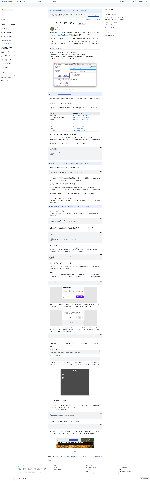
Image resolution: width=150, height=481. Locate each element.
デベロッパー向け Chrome (91, 467)
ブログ (49, 1)
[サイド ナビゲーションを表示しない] (14, 479)
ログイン (147, 1)
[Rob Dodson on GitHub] (57, 30)
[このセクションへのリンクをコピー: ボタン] (54, 272)
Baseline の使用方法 (41, 1)
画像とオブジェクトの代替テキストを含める (81, 119)
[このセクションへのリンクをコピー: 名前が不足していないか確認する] (72, 103)
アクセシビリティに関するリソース (64, 94)
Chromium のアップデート (91, 469)
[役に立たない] (99, 20)
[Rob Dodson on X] (55, 30)
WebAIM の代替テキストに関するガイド (75, 206)
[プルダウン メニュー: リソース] (21, 1)
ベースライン (32, 1)
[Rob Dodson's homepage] (59, 30)
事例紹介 (54, 1)
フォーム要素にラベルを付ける (79, 130)
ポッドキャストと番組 (90, 473)
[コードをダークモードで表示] (100, 147)
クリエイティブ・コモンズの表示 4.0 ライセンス (72, 456)
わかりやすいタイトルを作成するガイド (75, 163)
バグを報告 (56, 467)
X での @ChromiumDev (122, 467)
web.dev (51, 19)
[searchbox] (7, 10)
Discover (25, 1)
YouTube (119, 469)
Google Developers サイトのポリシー (69, 457)
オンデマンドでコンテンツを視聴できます (78, 10)
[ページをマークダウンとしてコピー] (83, 23)
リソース (17, 1)
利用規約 (18, 478)
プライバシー (24, 478)
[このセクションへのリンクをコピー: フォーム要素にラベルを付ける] (70, 400)
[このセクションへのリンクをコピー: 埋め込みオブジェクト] (63, 245)
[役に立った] (97, 20)
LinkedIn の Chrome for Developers (124, 471)
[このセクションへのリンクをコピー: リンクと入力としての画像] (65, 211)
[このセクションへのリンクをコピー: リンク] (54, 341)
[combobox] (125, 1)
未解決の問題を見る (58, 469)
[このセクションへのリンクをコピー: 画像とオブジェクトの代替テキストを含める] (79, 184)
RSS (118, 473)
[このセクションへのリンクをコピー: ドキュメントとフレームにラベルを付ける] (77, 134)
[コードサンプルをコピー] (101, 147)
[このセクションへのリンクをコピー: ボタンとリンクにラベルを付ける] (72, 263)
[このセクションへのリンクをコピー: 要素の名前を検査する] (65, 48)
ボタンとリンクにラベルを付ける (79, 126)
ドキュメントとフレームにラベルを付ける (81, 115)
